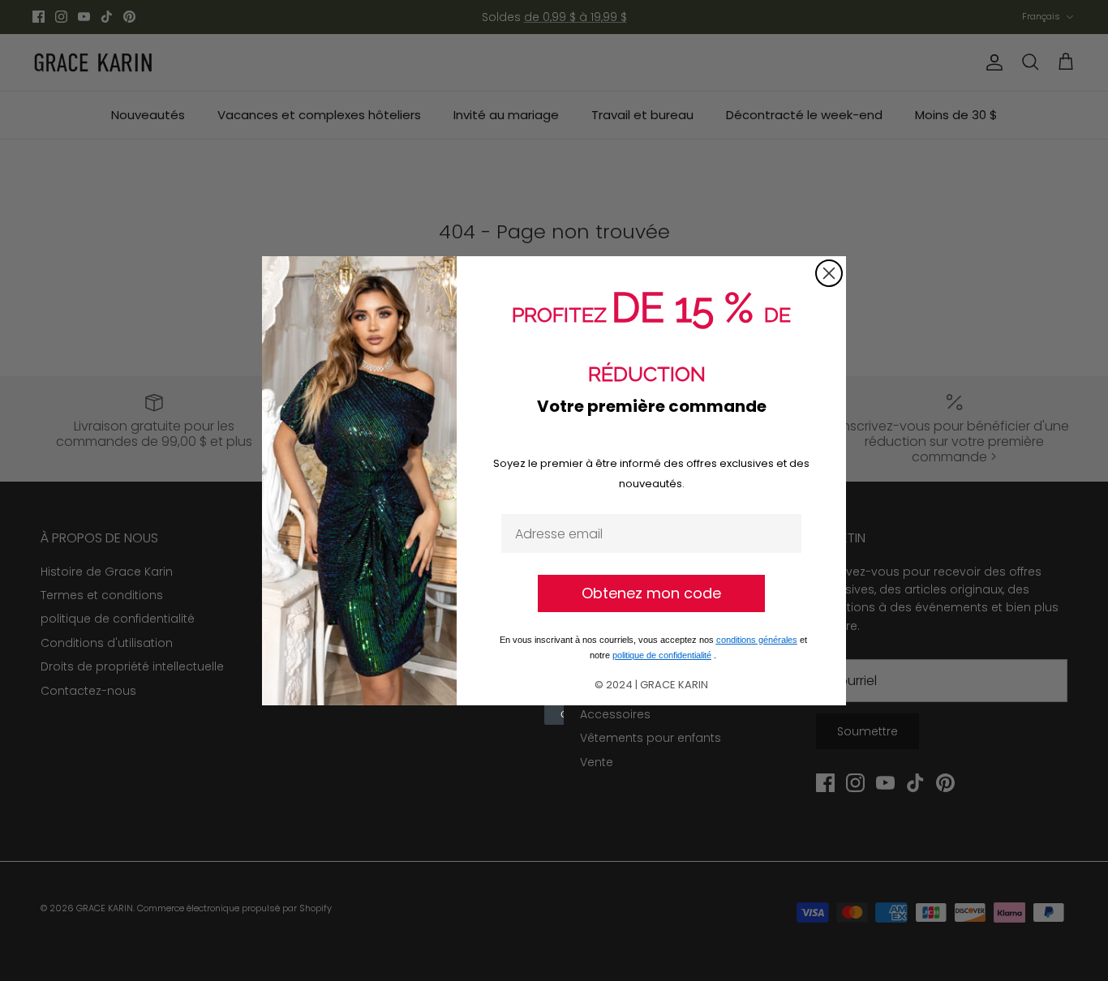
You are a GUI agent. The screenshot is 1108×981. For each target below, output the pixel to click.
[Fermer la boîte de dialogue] (829, 273)
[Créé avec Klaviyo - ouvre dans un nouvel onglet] (554, 715)
